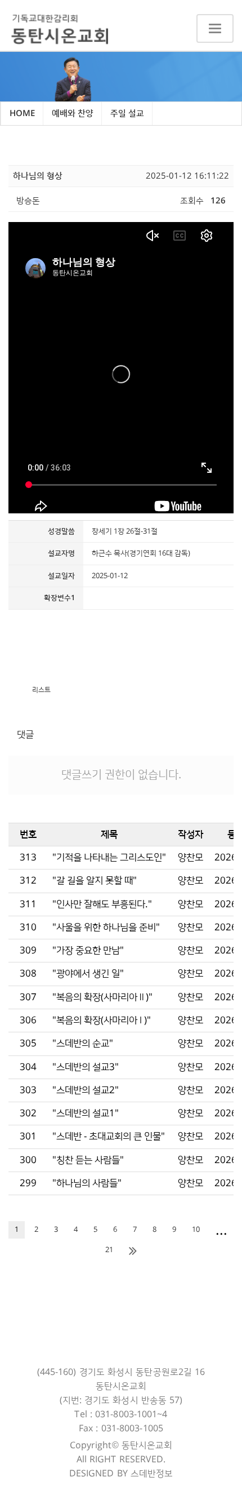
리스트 (41, 690)
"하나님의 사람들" (87, 1183)
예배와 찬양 (72, 113)
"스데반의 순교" (82, 1044)
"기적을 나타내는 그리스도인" (109, 858)
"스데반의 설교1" (85, 1113)
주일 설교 (127, 113)
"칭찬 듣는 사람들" (88, 1160)
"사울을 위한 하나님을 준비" (106, 927)
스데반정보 (152, 1474)
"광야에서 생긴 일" (88, 974)
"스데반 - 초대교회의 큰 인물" (108, 1137)
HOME (22, 113)
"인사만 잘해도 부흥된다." (102, 904)
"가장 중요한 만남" (88, 951)
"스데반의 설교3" (85, 1067)
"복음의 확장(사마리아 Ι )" (101, 1020)
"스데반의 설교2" (85, 1090)
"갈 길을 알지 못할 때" (94, 881)
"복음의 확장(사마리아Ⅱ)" (102, 997)
